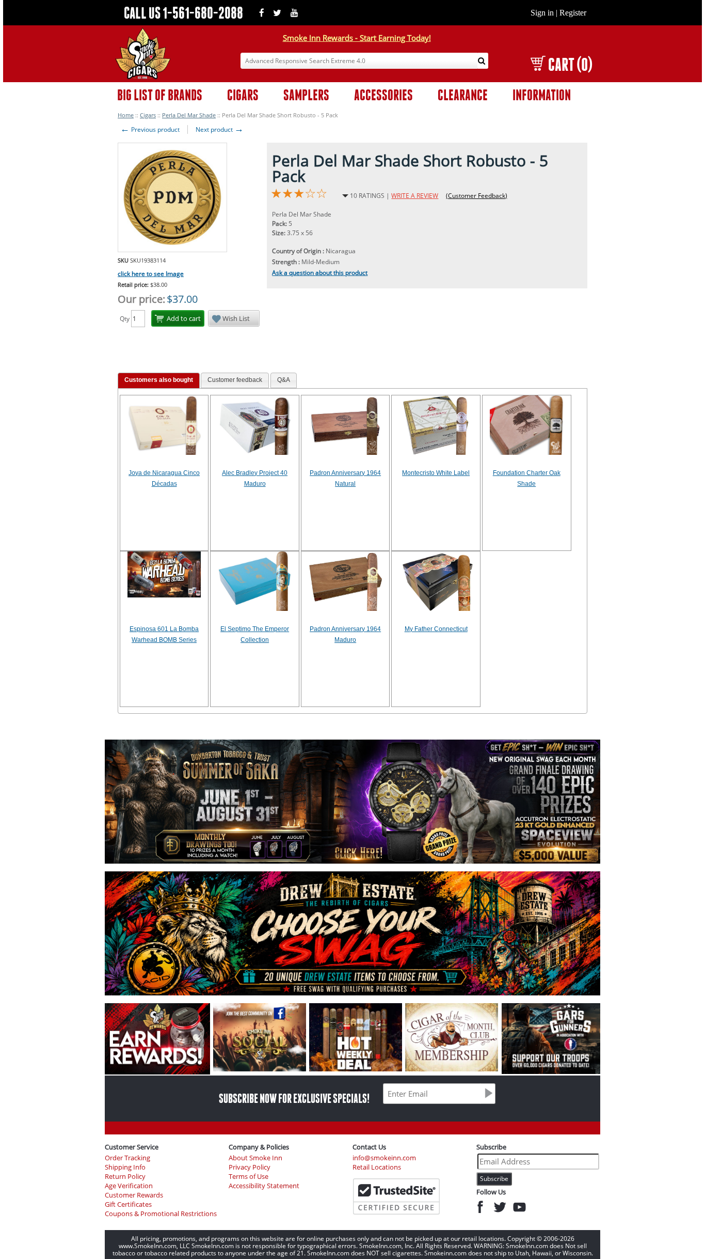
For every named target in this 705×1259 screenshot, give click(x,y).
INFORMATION (541, 94)
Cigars (148, 115)
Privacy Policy (249, 1167)
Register (572, 12)
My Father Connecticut (436, 629)
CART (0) (570, 64)
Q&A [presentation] (283, 379)
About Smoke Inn (255, 1158)
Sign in (542, 12)
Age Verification (129, 1185)
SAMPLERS (306, 94)
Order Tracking (127, 1158)
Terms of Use (248, 1176)
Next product (220, 129)
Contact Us (369, 1146)
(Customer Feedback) (476, 195)
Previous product (150, 129)
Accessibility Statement (264, 1185)
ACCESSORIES (383, 94)
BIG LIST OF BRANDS (159, 94)
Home (126, 115)
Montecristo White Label (436, 473)
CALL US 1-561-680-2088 (183, 13)
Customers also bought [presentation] (158, 379)
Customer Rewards (134, 1195)
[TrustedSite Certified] (396, 1196)
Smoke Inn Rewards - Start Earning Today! (357, 38)
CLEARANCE (463, 94)
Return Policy (125, 1176)
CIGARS (243, 94)
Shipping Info (125, 1167)
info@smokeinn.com (384, 1158)
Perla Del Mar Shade (189, 115)
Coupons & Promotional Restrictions (161, 1213)
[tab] (159, 381)
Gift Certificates (128, 1204)
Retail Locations (376, 1167)
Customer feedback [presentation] (234, 379)
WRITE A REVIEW (414, 195)
